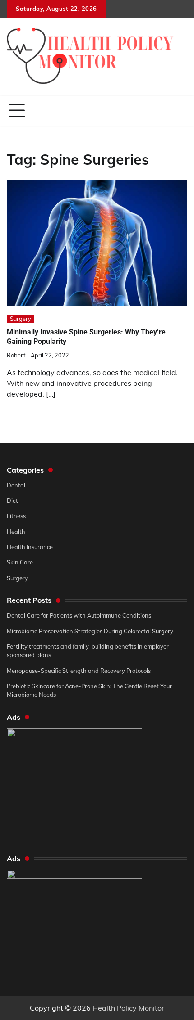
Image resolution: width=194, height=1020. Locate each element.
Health (16, 531)
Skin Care (20, 562)
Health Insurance (30, 547)
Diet (12, 500)
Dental (16, 485)
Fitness (16, 515)
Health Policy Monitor (128, 1007)
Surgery (20, 318)
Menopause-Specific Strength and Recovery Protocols (79, 670)
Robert (16, 355)
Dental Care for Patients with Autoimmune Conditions (79, 615)
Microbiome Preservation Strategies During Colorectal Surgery (90, 631)
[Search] (180, 110)
